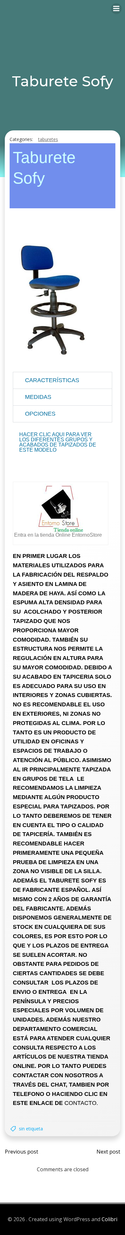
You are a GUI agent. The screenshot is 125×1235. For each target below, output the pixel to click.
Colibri (109, 1219)
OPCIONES (40, 413)
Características (52, 380)
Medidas (38, 397)
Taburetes (48, 139)
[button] (62, 380)
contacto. (81, 1103)
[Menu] (116, 8)
